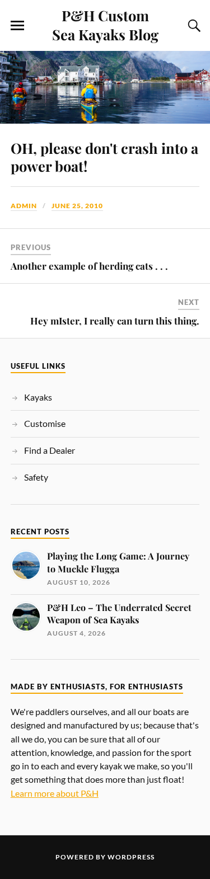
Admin (24, 205)
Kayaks (38, 397)
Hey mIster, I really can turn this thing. (114, 320)
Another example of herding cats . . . (89, 266)
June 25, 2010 (77, 205)
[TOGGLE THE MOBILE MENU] (17, 26)
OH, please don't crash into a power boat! (104, 156)
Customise (45, 423)
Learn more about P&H (55, 793)
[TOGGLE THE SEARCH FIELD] (192, 26)
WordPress (131, 857)
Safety (36, 477)
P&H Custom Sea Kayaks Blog (105, 25)
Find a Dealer (49, 450)
